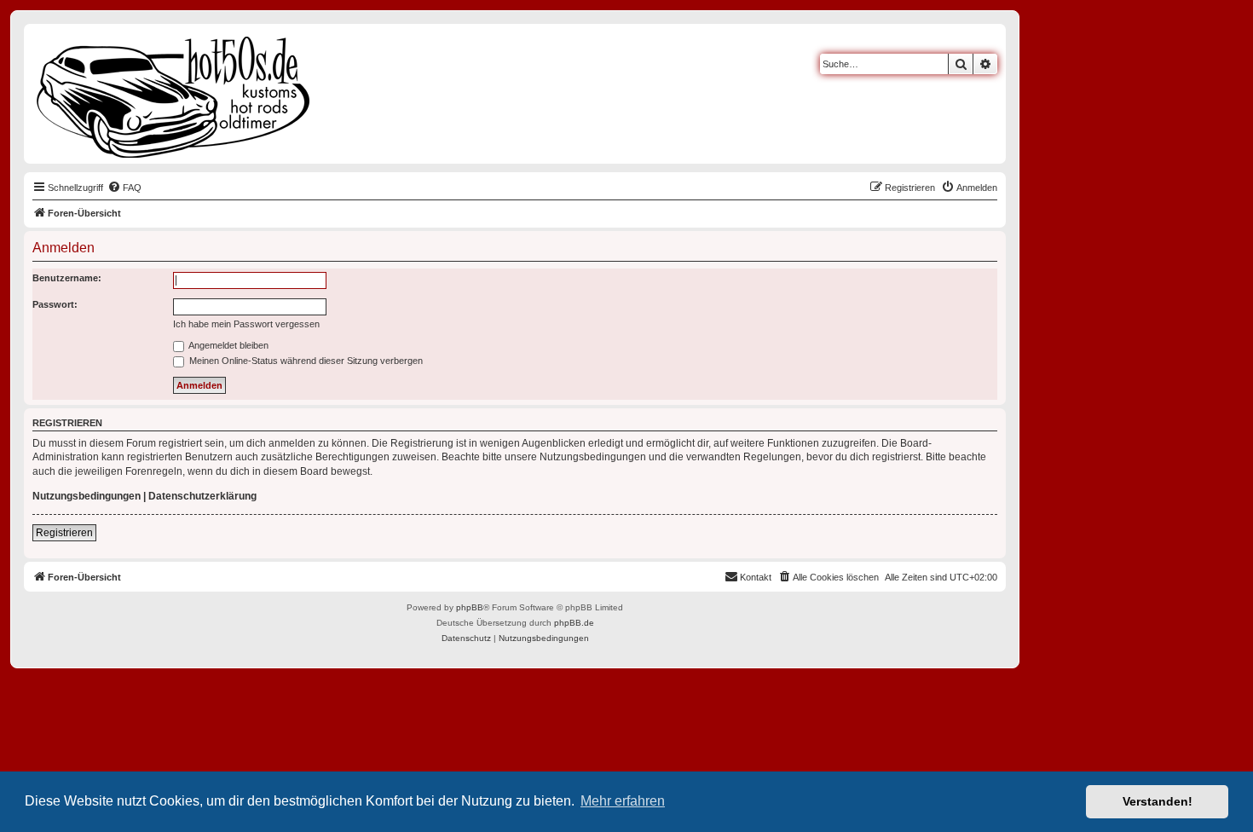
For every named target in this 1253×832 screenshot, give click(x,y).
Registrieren (64, 533)
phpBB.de (574, 622)
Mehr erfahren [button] (622, 801)
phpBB (469, 607)
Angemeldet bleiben (227, 345)
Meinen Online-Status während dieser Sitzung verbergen (305, 360)
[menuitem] (124, 187)
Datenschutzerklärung (202, 496)
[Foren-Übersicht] (174, 93)
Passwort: (55, 304)
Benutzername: (66, 278)
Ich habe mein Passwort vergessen (246, 324)
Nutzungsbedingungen (86, 496)
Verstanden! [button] (1157, 801)
